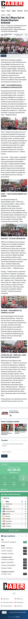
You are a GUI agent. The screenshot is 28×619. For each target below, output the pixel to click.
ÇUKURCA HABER (14, 412)
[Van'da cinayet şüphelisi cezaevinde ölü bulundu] (7, 427)
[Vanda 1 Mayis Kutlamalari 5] (14, 346)
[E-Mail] (10, 415)
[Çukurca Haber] (12, 3)
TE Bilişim (17, 616)
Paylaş (4, 55)
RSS (5, 612)
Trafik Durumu (19, 598)
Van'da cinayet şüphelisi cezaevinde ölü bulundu (6, 433)
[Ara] (2, 7)
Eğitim (14, 11)
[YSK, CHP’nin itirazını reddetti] (21, 427)
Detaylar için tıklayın (14, 530)
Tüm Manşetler (19, 602)
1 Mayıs (10, 77)
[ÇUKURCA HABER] (4, 413)
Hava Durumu (6, 598)
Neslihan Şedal (10, 202)
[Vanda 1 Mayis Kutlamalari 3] (14, 230)
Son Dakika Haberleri (7, 606)
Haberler (3, 15)
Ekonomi (19, 11)
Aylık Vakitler (5, 489)
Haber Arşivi (19, 606)
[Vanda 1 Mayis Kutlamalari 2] (14, 185)
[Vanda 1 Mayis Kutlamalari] (14, 123)
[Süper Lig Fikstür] (26, 536)
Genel (26, 11)
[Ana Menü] (4, 7)
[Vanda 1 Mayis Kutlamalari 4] (14, 302)
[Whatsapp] (14, 593)
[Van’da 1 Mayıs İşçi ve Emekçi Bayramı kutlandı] (14, 45)
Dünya (8, 11)
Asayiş (3, 11)
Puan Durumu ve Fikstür (8, 602)
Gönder (4, 456)
